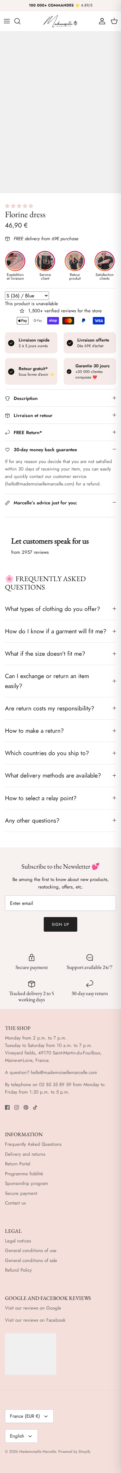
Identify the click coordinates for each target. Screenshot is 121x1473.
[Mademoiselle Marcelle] (60, 21)
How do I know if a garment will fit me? (55, 631)
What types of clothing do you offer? (52, 608)
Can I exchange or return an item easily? (47, 681)
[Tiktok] (35, 1107)
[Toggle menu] (7, 21)
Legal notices (18, 1240)
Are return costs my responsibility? (49, 708)
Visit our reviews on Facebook (35, 1320)
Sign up (60, 924)
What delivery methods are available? (53, 775)
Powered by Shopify (74, 1451)
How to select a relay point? (41, 798)
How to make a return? (34, 730)
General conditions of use (30, 1250)
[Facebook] (7, 1107)
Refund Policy (18, 1270)
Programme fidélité (24, 1173)
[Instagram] (16, 1107)
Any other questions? (32, 820)
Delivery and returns (25, 1154)
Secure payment (21, 1193)
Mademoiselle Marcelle (37, 1451)
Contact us (15, 1203)
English (17, 1436)
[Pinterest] (26, 1107)
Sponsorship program (26, 1183)
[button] (20, 206)
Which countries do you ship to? (47, 753)
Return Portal (17, 1163)
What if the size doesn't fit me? (45, 653)
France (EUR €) (25, 1416)
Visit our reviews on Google (33, 1308)
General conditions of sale (31, 1260)
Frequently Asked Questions (33, 1144)
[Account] (100, 21)
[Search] (20, 21)
